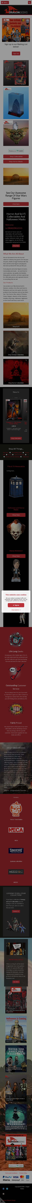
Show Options (16, 610)
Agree (16, 605)
